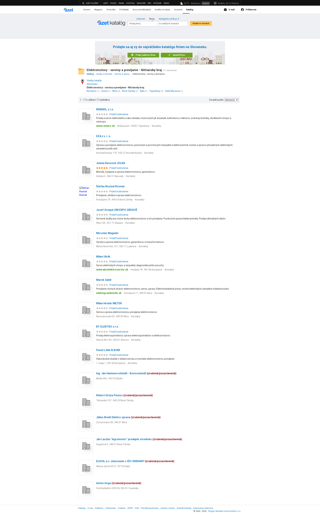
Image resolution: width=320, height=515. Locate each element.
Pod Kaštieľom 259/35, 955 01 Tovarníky (117, 488)
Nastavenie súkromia (203, 508)
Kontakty (156, 126)
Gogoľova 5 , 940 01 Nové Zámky (113, 444)
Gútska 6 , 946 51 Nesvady (110, 176)
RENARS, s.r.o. (105, 109)
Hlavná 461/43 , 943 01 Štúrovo (112, 340)
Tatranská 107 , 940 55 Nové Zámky (115, 400)
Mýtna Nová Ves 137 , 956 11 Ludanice (116, 246)
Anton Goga (118, 483)
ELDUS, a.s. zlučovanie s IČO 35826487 (135, 461)
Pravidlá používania (149, 508)
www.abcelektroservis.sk (112, 269)
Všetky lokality (94, 80)
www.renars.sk (105, 125)
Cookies (121, 508)
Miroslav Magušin (107, 233)
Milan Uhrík (103, 256)
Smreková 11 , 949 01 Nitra (138, 293)
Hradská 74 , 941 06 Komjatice (146, 269)
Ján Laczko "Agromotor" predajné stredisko (139, 439)
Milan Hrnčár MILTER (109, 303)
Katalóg (81, 508)
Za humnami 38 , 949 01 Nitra (111, 422)
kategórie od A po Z (169, 18)
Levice (104, 91)
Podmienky (111, 508)
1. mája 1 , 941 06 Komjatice (110, 363)
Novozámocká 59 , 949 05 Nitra (112, 316)
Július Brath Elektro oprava (128, 417)
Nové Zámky (128, 91)
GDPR (130, 508)
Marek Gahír (104, 279)
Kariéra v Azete (168, 508)
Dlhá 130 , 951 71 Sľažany (109, 223)
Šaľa (142, 91)
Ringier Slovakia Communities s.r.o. (224, 511)
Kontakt (184, 508)
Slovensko (92, 84)
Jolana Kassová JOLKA (110, 163)
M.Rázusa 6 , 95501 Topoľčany (133, 126)
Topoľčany (154, 91)
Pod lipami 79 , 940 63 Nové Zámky (114, 199)
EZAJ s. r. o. (103, 136)
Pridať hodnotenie (119, 114)
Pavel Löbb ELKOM (108, 350)
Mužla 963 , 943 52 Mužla (109, 378)
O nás (90, 508)
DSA (137, 508)
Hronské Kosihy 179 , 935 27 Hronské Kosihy (119, 153)
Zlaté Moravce (172, 91)
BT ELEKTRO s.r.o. (107, 326)
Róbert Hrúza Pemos (124, 395)
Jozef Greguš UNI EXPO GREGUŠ (116, 209)
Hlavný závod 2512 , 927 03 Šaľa (113, 466)
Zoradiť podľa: (216, 99)
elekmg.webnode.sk (109, 293)
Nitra (114, 91)
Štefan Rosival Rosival (110, 186)
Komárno (91, 91)
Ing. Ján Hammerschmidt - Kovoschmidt (136, 373)
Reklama (99, 508)
